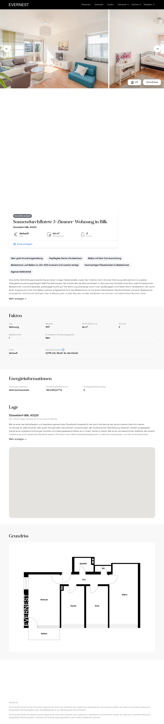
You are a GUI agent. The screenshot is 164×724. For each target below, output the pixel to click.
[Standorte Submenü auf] (128, 5)
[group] (82, 597)
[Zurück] (6, 48)
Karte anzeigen (24, 244)
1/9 (136, 82)
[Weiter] (157, 48)
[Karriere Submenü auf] (140, 5)
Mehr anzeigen (16, 298)
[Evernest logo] (19, 4)
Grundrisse (152, 82)
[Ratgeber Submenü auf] (153, 5)
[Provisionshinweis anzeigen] (63, 349)
